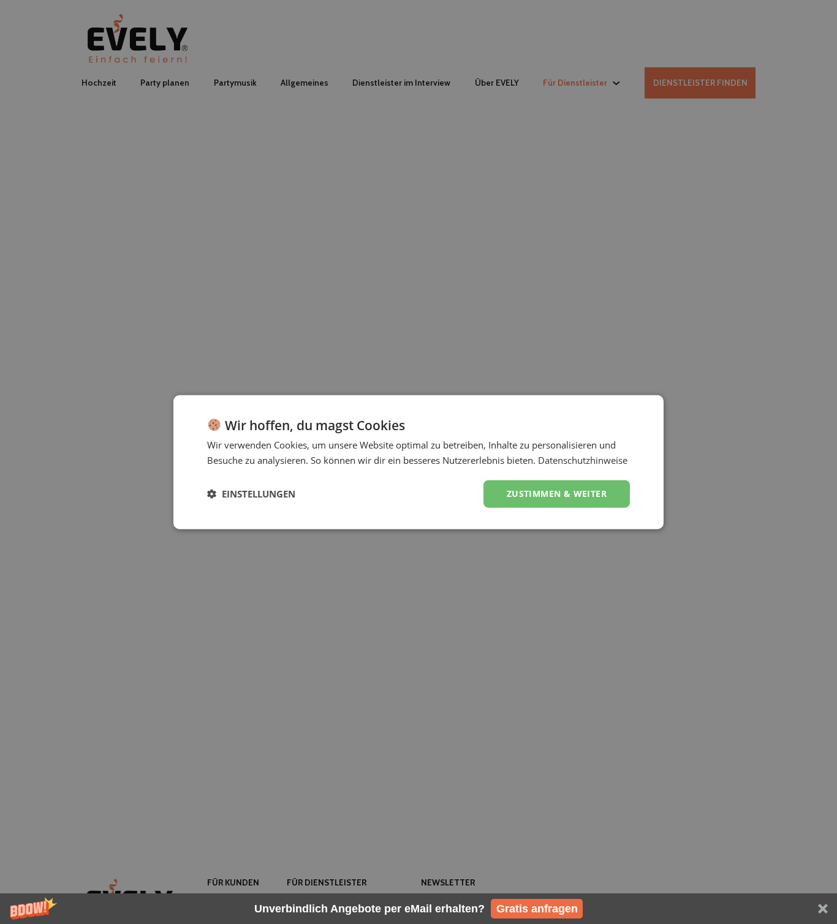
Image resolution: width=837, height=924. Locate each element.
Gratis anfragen (537, 909)
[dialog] (418, 462)
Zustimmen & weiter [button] (557, 493)
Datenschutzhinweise (582, 460)
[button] (418, 908)
